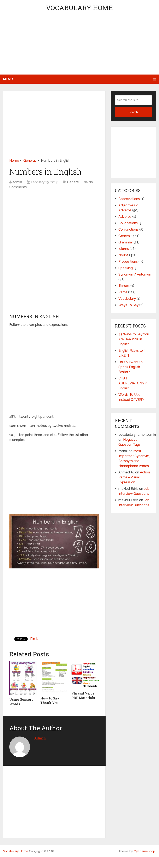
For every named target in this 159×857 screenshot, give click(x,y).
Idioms (123, 249)
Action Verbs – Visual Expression (134, 477)
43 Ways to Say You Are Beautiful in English (133, 339)
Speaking (125, 268)
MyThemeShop (144, 851)
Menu (8, 79)
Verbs (122, 292)
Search (133, 112)
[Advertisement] (79, 46)
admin (17, 182)
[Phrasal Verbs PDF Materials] (85, 675)
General (73, 182)
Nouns (123, 255)
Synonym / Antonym (134, 274)
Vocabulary (127, 299)
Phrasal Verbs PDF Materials (83, 695)
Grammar (125, 242)
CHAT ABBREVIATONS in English (132, 383)
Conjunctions (128, 229)
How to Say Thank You (49, 700)
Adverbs (124, 217)
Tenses (124, 286)
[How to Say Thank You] (54, 677)
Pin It (34, 639)
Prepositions (128, 262)
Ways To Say (128, 305)
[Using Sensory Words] (23, 678)
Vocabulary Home (79, 7)
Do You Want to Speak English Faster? (130, 367)
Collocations (128, 223)
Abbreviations (129, 199)
